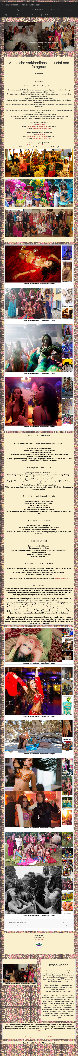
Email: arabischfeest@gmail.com (15, 10)
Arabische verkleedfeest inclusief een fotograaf (21, 4)
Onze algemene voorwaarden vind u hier (39, 1037)
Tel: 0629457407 (37, 10)
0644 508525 (43, 126)
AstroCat (38, 1043)
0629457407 (32, 137)
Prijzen (7, 15)
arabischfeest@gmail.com (42, 128)
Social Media (39, 935)
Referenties (19, 15)
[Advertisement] (39, 1051)
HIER (39, 1031)
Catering (68, 10)
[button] (18, 923)
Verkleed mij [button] (33, 15)
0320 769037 (40, 124)
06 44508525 (43, 137)
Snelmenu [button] (48, 15)
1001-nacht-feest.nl (61, 578)
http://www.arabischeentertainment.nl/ (39, 145)
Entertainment (54, 10)
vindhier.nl (39, 940)
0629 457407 (32, 126)
